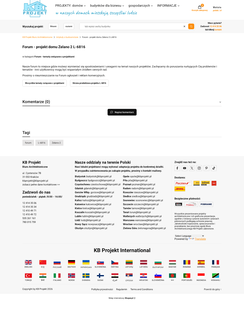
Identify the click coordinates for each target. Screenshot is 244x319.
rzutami (68, 26)
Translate (200, 238)
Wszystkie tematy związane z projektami (44, 83)
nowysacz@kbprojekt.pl (101, 224)
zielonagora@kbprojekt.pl (152, 228)
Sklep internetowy (121, 298)
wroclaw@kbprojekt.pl (145, 224)
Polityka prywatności (102, 289)
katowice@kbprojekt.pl (98, 204)
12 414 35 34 (29, 206)
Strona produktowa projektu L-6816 (89, 83)
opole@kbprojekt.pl (141, 176)
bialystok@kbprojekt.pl (99, 176)
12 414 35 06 (29, 202)
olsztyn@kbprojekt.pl (95, 228)
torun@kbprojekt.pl (140, 212)
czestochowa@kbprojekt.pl (105, 184)
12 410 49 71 (29, 210)
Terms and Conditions (141, 289)
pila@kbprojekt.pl (137, 180)
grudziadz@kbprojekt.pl (99, 196)
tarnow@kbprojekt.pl (143, 208)
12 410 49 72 (29, 214)
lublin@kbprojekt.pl (92, 216)
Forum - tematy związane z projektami (54, 56)
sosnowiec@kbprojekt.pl (149, 200)
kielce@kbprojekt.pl (93, 208)
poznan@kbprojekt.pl (143, 184)
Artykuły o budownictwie (67, 37)
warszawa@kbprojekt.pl (148, 220)
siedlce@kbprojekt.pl (143, 196)
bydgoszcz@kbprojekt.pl (101, 180)
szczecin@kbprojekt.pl (146, 204)
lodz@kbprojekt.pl (91, 220)
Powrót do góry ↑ (213, 289)
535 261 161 (29, 218)
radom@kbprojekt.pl (142, 188)
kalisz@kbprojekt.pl (93, 200)
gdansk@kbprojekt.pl (95, 188)
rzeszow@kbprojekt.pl (146, 192)
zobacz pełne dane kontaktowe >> (41, 184)
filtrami (53, 26)
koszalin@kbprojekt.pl (97, 212)
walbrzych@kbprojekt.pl (148, 216)
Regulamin (121, 289)
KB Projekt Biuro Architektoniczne (37, 37)
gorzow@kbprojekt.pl (102, 192)
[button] (70, 6)
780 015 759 (29, 222)
